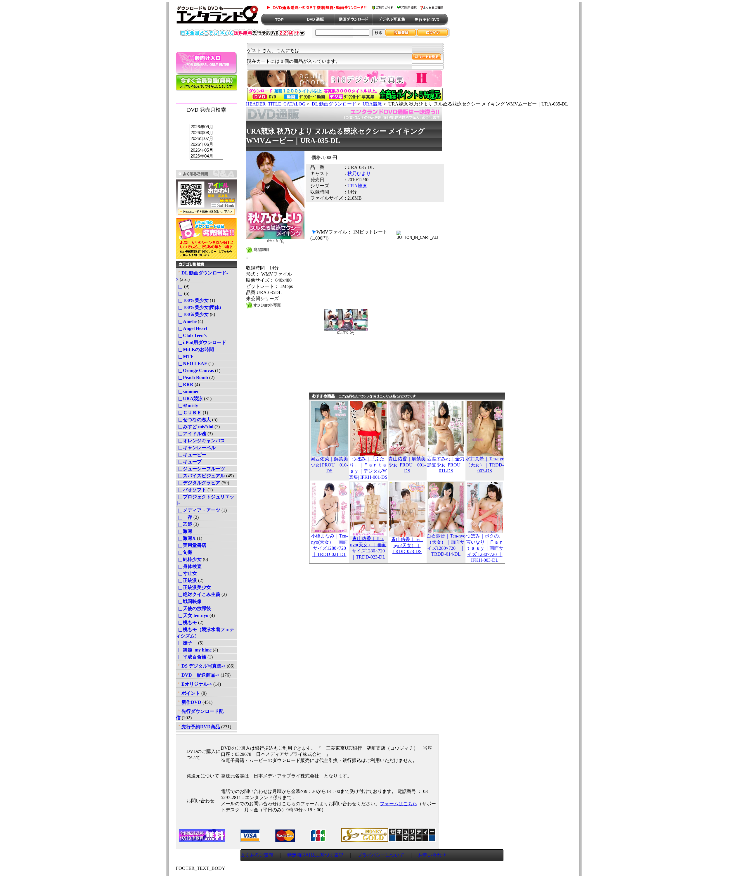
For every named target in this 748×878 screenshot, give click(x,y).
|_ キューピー (191, 454)
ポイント (190, 693)
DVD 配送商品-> (200, 675)
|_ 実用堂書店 (191, 545)
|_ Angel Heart (191, 328)
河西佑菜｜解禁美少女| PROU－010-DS (329, 464)
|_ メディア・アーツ (198, 510)
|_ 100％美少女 (192, 314)
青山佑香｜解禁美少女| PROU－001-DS (407, 464)
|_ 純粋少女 (189, 559)
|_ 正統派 (186, 580)
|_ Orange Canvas (195, 370)
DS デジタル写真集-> (203, 665)
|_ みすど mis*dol (194, 426)
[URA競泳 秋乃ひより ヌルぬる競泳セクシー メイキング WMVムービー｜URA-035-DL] (275, 240)
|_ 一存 (184, 517)
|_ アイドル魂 (191, 433)
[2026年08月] (206, 133)
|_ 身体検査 (189, 566)
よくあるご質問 (256, 855)
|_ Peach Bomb (192, 377)
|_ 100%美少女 (192, 300)
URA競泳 (372, 103)
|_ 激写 (184, 531)
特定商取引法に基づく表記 (315, 855)
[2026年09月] (206, 127)
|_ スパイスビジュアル (200, 475)
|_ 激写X (186, 538)
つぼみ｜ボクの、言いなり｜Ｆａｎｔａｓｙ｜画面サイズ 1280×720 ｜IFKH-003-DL (484, 548)
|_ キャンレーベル (196, 447)
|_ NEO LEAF (191, 363)
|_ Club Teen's (191, 335)
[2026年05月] (206, 150)
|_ (179, 286)
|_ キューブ (189, 461)
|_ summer (187, 391)
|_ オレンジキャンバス (200, 440)
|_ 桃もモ (186, 622)
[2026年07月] (206, 139)
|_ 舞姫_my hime (194, 649)
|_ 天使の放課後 (193, 608)
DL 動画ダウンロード (334, 103)
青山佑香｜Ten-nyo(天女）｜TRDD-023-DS (407, 545)
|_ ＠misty (187, 405)
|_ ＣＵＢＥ (189, 412)
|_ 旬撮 (184, 552)
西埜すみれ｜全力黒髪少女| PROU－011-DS (446, 464)
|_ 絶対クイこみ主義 (198, 594)
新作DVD (191, 702)
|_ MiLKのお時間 (195, 349)
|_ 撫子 (186, 642)
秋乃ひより (359, 173)
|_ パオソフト (191, 489)
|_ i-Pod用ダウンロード (201, 342)
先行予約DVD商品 (200, 726)
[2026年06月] (206, 145)
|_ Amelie (186, 321)
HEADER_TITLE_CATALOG (276, 103)
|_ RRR (184, 384)
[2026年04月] (206, 156)
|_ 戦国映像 (189, 601)
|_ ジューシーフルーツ (200, 468)
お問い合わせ (432, 855)
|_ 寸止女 (186, 573)
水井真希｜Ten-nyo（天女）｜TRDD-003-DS (484, 464)
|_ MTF (184, 356)
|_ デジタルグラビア (198, 482)
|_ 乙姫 (184, 524)
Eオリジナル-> (196, 684)
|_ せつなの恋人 (193, 419)
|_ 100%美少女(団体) (198, 307)
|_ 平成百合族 (191, 656)
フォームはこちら (398, 803)
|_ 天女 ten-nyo (192, 615)
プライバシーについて (380, 855)
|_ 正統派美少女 (193, 587)
